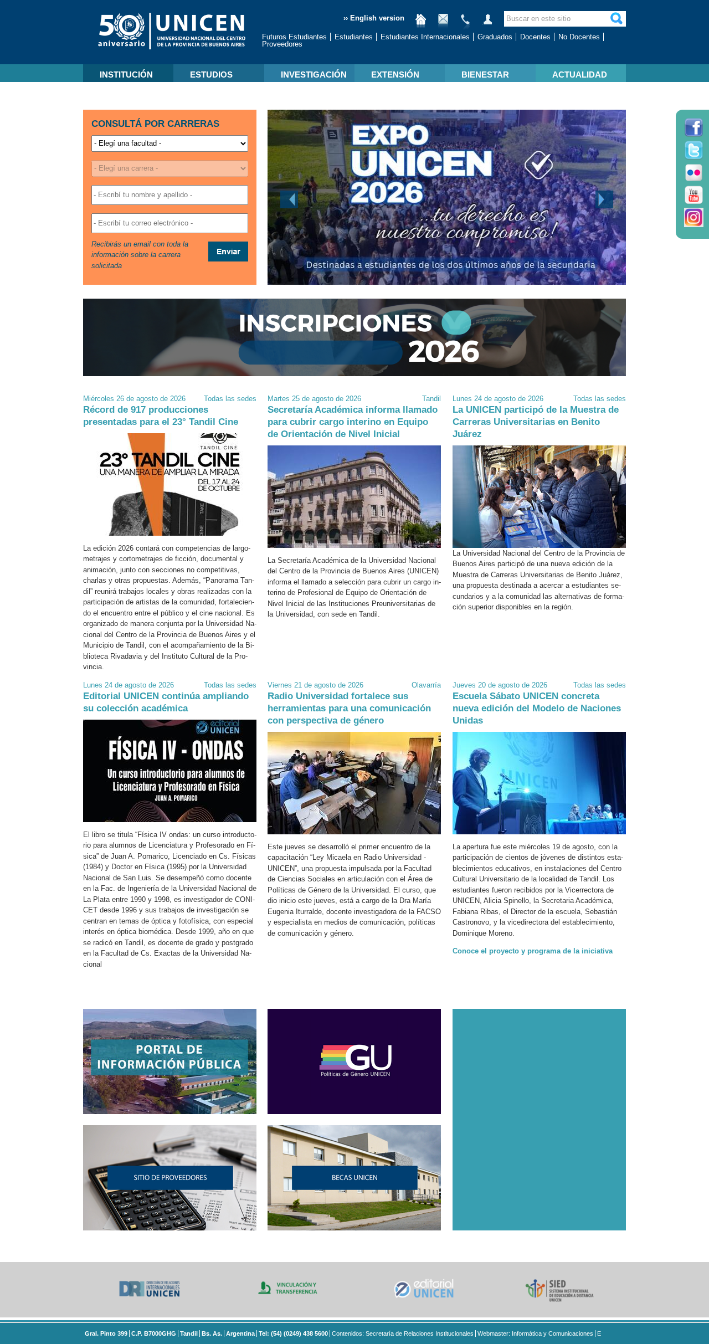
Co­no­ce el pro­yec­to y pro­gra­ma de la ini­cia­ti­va (533, 951)
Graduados (494, 37)
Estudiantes (354, 37)
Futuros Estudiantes (294, 37)
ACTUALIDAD (579, 74)
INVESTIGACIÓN (314, 74)
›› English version (373, 18)
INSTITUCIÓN (126, 74)
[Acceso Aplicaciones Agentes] (487, 23)
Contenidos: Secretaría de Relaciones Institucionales (403, 1333)
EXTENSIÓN (395, 74)
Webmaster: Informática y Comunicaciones (535, 1333)
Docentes (535, 37)
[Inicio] (421, 23)
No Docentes (579, 37)
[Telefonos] (465, 23)
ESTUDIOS (211, 74)
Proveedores (282, 44)
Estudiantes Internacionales (425, 37)
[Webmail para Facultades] (443, 23)
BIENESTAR (485, 74)
